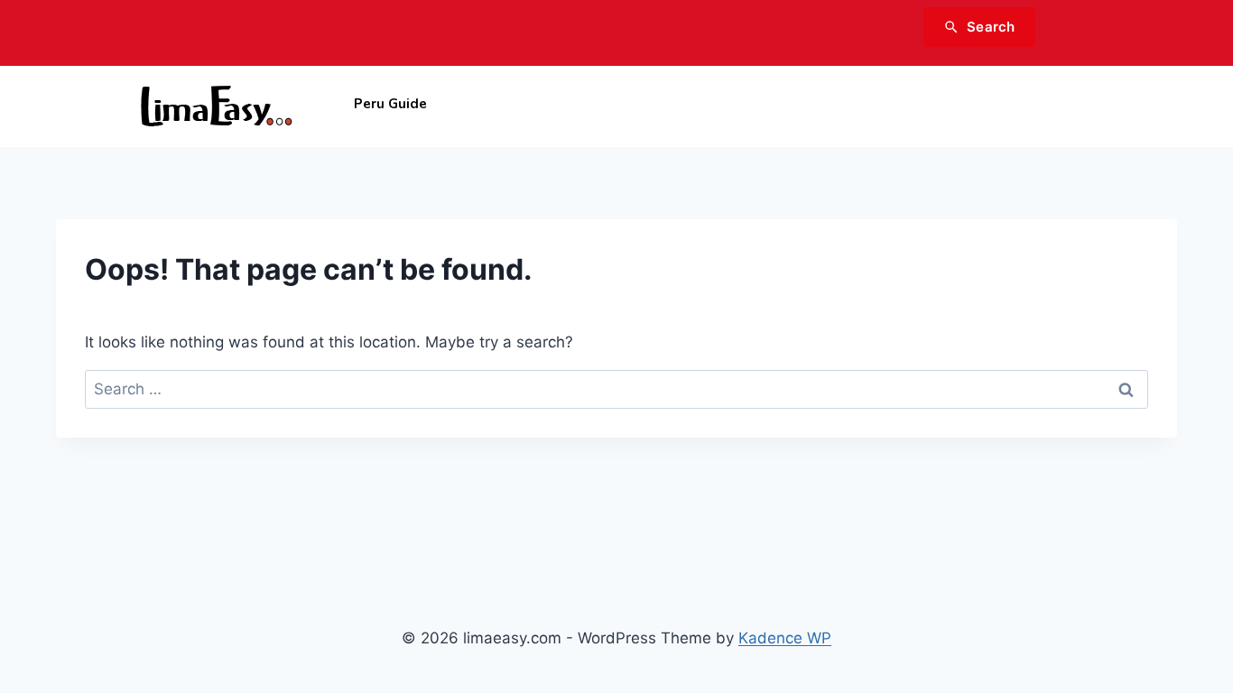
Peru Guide (390, 104)
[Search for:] (616, 389)
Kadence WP (784, 638)
